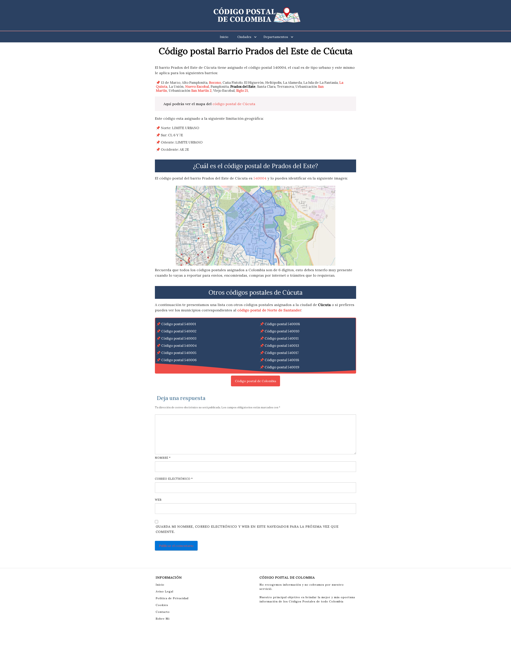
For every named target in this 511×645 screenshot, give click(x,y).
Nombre (163, 458)
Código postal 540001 (178, 324)
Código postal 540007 (178, 367)
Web (158, 499)
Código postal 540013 (282, 345)
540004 (260, 178)
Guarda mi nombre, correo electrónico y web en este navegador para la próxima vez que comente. (247, 529)
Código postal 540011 (282, 338)
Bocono (215, 82)
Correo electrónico (174, 479)
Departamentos (275, 37)
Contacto (163, 612)
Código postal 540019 (282, 367)
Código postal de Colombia (255, 381)
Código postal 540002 (178, 331)
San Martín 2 (201, 90)
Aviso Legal (164, 591)
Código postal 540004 (179, 345)
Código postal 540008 (282, 324)
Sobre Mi (162, 618)
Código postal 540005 (178, 353)
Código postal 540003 (178, 338)
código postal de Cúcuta (234, 104)
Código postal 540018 (282, 360)
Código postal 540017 (282, 353)
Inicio (224, 37)
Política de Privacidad (172, 598)
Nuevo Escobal (197, 86)
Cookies (162, 605)
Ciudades (244, 37)
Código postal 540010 (282, 331)
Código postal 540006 (179, 360)
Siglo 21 (242, 90)
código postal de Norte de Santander (269, 310)
